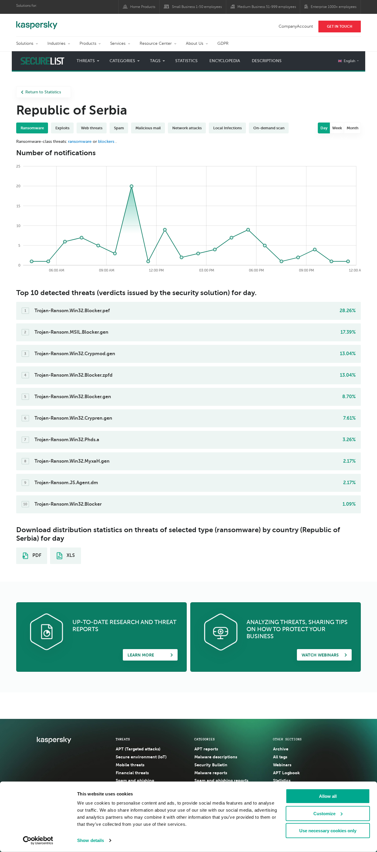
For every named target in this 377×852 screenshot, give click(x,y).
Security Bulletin (210, 764)
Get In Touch (339, 26)
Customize (324, 813)
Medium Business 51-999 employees (266, 7)
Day (324, 128)
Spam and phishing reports (221, 780)
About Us (194, 43)
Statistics (186, 61)
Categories (204, 739)
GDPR (223, 43)
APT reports (206, 749)
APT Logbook (286, 772)
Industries (56, 43)
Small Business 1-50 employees (197, 7)
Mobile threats (130, 764)
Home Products (142, 7)
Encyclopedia (224, 61)
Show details (90, 840)
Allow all (328, 796)
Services (117, 43)
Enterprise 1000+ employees (333, 7)
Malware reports (210, 772)
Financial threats (132, 772)
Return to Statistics (43, 92)
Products (88, 43)
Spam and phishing (135, 780)
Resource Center (156, 43)
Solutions (24, 43)
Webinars (282, 764)
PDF (36, 555)
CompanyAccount (296, 26)
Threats (123, 739)
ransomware (80, 141)
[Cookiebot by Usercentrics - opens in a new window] (38, 840)
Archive (280, 749)
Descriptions (267, 61)
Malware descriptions (215, 757)
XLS (70, 555)
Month (352, 128)
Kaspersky (36, 22)
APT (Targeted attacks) (138, 749)
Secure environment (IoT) (141, 757)
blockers (106, 141)
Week (337, 128)
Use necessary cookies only (327, 830)
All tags (280, 757)
